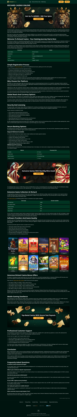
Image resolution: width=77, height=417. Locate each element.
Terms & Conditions (44, 402)
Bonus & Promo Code (36, 1)
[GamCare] (28, 405)
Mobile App (43, 1)
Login (30, 1)
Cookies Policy (35, 402)
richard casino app (12, 198)
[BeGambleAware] (35, 405)
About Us (21, 402)
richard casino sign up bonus (18, 280)
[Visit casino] (38, 17)
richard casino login (18, 66)
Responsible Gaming (53, 402)
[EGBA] (42, 405)
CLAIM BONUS (38, 19)
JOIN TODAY (38, 318)
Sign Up (67, 1)
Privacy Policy (27, 402)
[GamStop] (48, 405)
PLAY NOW (38, 173)
